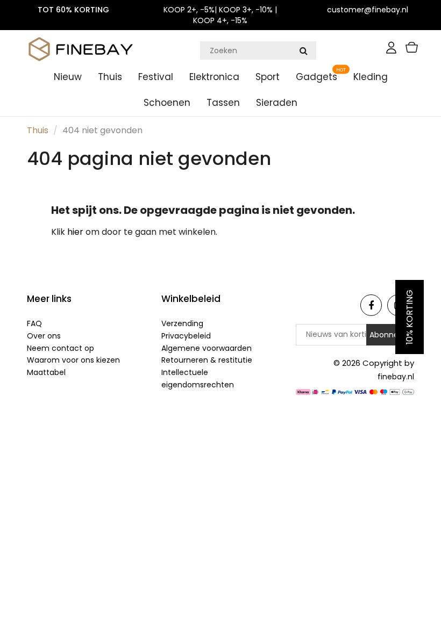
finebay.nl (396, 376)
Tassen (223, 102)
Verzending (182, 323)
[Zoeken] (303, 50)
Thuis (110, 76)
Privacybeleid (186, 335)
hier (76, 232)
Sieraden (276, 102)
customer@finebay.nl (367, 9)
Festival (155, 76)
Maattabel (46, 372)
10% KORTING (409, 317)
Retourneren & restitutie (206, 360)
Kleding (370, 76)
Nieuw (68, 76)
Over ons (44, 335)
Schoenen (167, 102)
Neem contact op (60, 348)
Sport (267, 76)
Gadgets (316, 76)
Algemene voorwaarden (206, 348)
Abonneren (390, 334)
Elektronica (214, 76)
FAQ (34, 323)
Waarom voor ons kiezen (73, 360)
